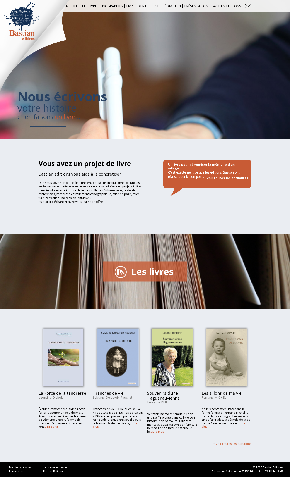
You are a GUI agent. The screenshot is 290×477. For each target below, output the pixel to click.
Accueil (72, 6)
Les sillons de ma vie (222, 393)
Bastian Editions (53, 471)
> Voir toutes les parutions (232, 443)
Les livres (90, 6)
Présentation (196, 6)
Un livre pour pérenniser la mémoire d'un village (201, 166)
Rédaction (171, 6)
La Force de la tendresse (62, 393)
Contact (248, 6)
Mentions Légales (20, 467)
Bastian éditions (226, 6)
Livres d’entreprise (142, 6)
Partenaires (16, 471)
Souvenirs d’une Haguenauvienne (163, 395)
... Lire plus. (51, 427)
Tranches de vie (108, 393)
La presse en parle (55, 467)
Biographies (112, 6)
